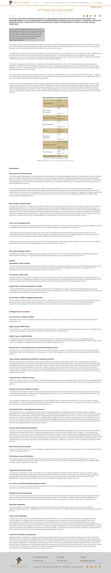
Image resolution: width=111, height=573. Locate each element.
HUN (35, 2)
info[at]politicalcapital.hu (87, 560)
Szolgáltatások (60, 2)
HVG (51, 160)
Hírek (52, 2)
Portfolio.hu (70, 160)
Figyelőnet (46, 160)
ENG (38, 2)
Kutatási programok (72, 2)
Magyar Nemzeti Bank (60, 160)
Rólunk (47, 2)
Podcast (99, 2)
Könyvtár (93, 2)
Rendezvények (84, 2)
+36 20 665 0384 (38, 560)
